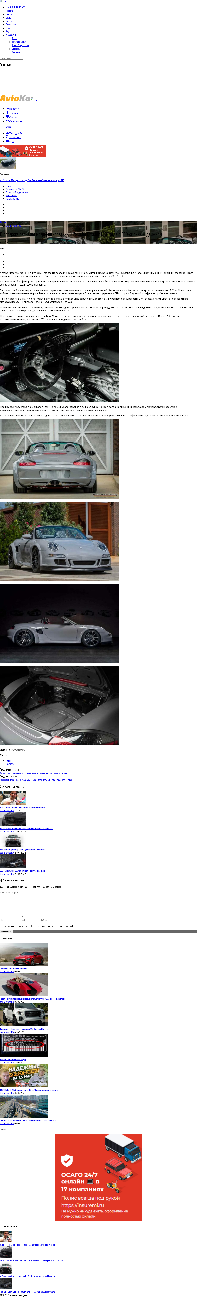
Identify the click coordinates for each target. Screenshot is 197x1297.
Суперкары (10, 21)
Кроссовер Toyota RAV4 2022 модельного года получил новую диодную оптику (36, 780)
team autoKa (7, 810)
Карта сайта (17, 52)
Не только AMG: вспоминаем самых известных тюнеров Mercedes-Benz (32, 1260)
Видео (8, 31)
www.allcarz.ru (18, 749)
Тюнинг (9, 14)
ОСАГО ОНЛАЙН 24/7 (15, 7)
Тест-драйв (11, 24)
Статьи (9, 17)
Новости (9, 10)
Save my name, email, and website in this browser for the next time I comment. (38, 926)
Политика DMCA (19, 42)
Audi (8, 225)
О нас (14, 38)
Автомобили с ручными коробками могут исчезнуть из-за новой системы (33, 773)
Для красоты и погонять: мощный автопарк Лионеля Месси (27, 1244)
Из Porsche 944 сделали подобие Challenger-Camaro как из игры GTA (32, 180)
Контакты (16, 48)
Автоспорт (13, 137)
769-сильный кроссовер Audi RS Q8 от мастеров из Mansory (27, 1276)
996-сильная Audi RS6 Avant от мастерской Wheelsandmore (27, 1292)
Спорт (8, 28)
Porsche (16, 225)
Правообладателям (20, 45)
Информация (12, 35)
